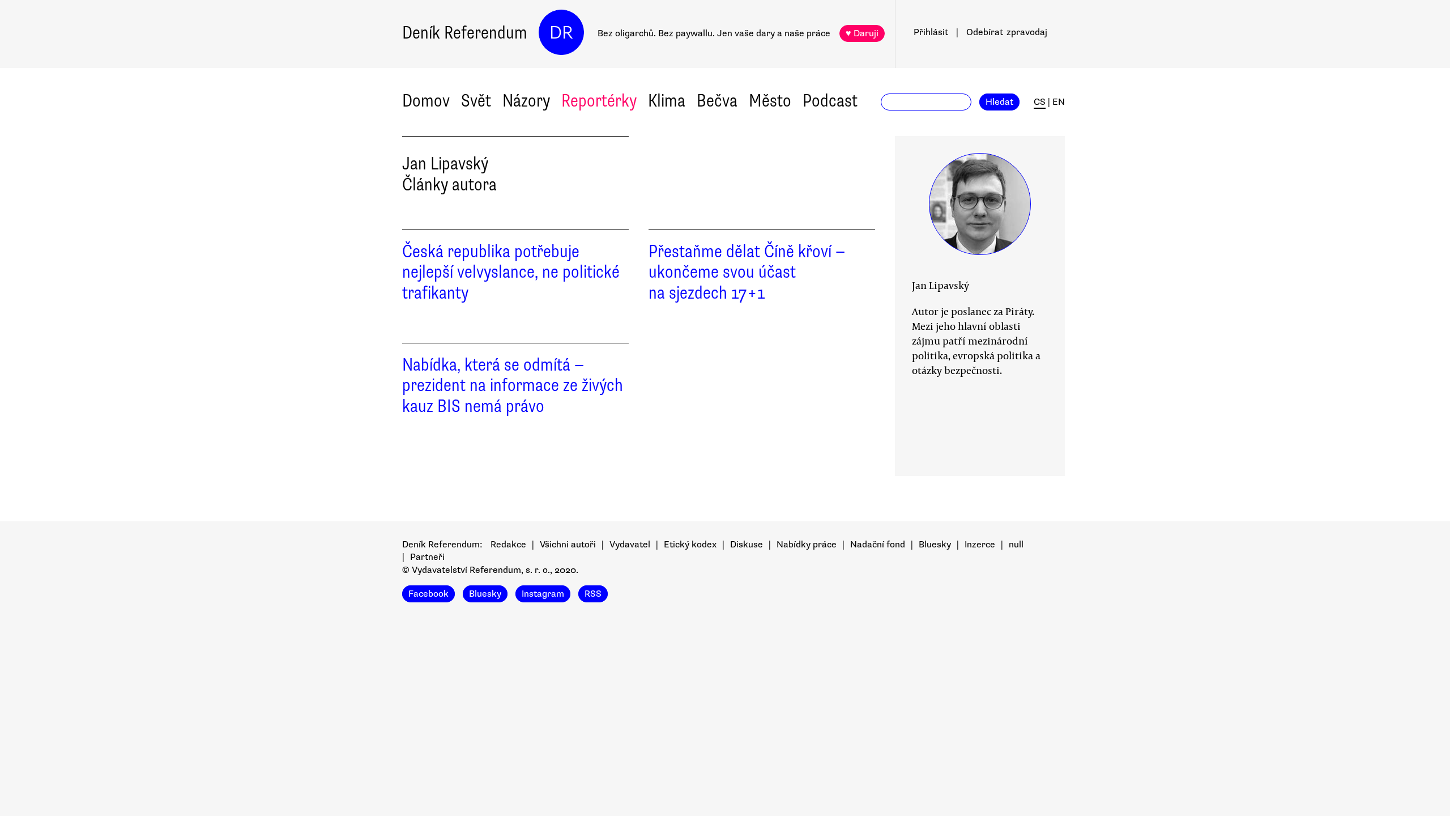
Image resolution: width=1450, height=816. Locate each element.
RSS (593, 594)
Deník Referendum (464, 33)
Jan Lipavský (940, 285)
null (1016, 544)
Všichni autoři (568, 544)
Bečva (717, 101)
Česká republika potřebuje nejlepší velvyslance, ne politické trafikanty (511, 272)
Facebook (428, 594)
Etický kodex (690, 544)
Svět (476, 101)
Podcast (830, 101)
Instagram (543, 594)
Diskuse (746, 544)
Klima (666, 101)
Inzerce (980, 544)
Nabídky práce (807, 544)
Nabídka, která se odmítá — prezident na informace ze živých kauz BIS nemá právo (512, 386)
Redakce (508, 544)
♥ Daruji (862, 33)
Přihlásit (931, 32)
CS (1040, 102)
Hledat (999, 102)
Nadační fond (877, 544)
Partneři (427, 557)
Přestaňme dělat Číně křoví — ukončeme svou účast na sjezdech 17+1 (747, 272)
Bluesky (935, 544)
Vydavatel (629, 544)
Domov (426, 101)
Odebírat (1006, 32)
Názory (526, 101)
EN (1058, 102)
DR (561, 33)
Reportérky (599, 101)
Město (770, 101)
